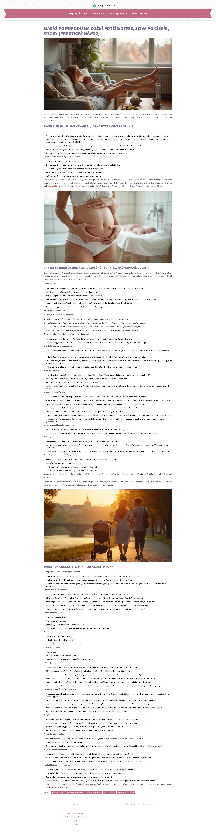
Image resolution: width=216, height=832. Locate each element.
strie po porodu (109, 793)
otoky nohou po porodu (126, 793)
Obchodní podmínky (75, 813)
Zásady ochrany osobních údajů (75, 817)
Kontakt (75, 824)
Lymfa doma (98, 13)
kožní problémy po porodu (75, 793)
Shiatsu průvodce (118, 13)
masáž (53, 186)
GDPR (75, 820)
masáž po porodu (58, 793)
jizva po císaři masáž (94, 793)
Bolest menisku (139, 13)
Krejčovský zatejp (78, 13)
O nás (75, 809)
